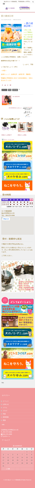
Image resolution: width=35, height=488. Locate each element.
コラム (5, 407)
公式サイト (6, 436)
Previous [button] (6, 276)
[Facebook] (2, 85)
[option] (17, 276)
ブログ (5, 411)
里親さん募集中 (7, 135)
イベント (4, 90)
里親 (4, 420)
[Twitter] (5, 85)
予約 (2, 382)
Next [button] (28, 276)
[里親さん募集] (26, 127)
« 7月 (8, 469)
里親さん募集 (22, 135)
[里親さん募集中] (9, 127)
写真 (10, 90)
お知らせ (6, 404)
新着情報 (15, 90)
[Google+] (7, 85)
